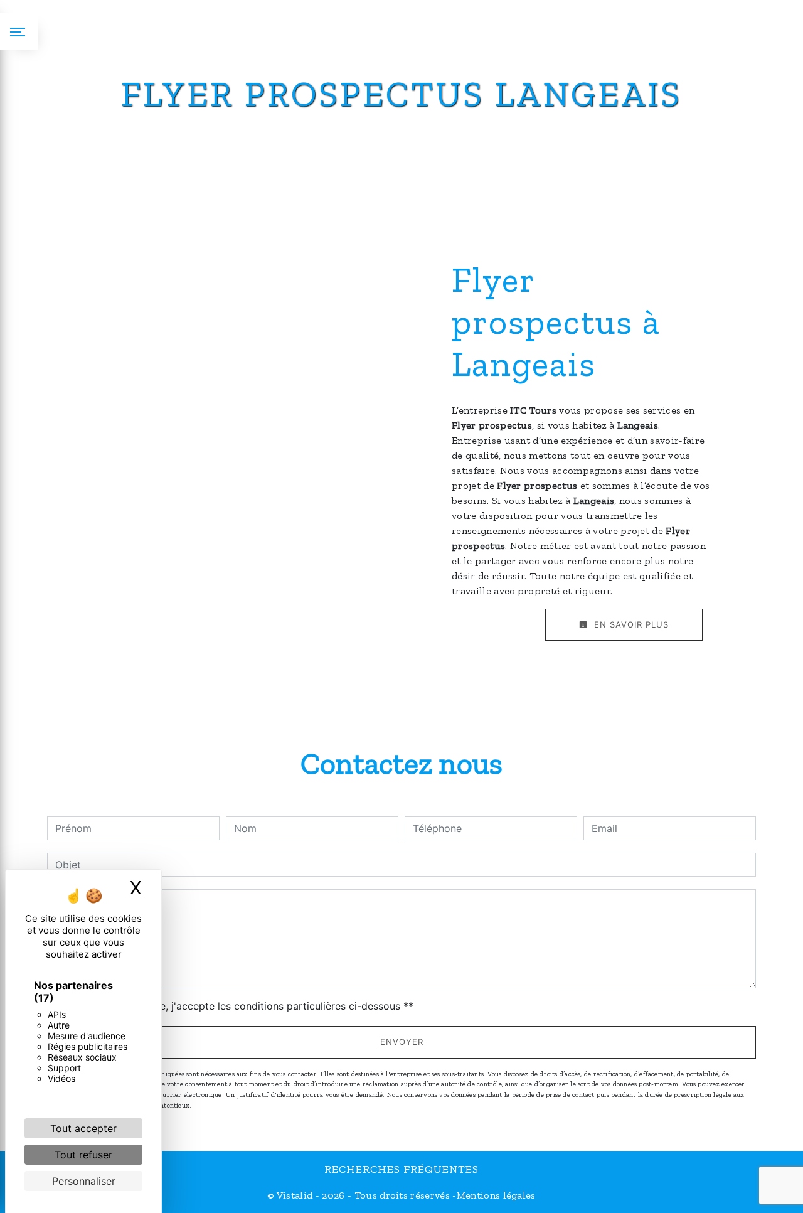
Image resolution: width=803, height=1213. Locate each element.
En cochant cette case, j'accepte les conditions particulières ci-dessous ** (236, 1006)
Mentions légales (496, 1195)
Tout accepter (83, 1128)
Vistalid (295, 1195)
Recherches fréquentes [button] (401, 1169)
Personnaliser (83, 1181)
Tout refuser (83, 1154)
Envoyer (401, 1042)
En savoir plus (630, 624)
